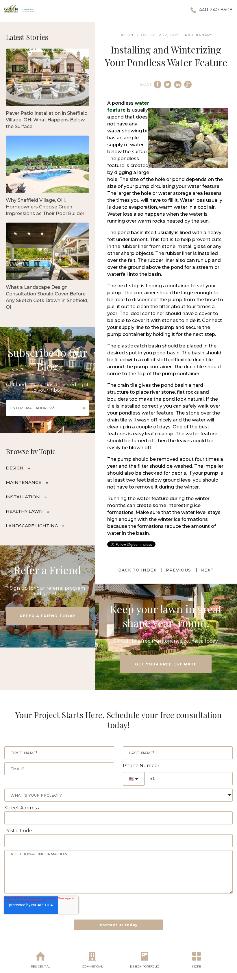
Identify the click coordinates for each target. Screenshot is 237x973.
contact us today (119, 925)
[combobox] (118, 795)
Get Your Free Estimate (166, 664)
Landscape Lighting (32, 525)
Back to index (137, 570)
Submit (84, 408)
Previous (178, 570)
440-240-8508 (216, 9)
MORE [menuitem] (196, 966)
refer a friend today (47, 615)
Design (14, 468)
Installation (23, 497)
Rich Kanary (198, 35)
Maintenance (23, 482)
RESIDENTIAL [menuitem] (40, 966)
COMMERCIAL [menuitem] (92, 966)
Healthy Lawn (24, 511)
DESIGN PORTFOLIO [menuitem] (144, 966)
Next (207, 570)
